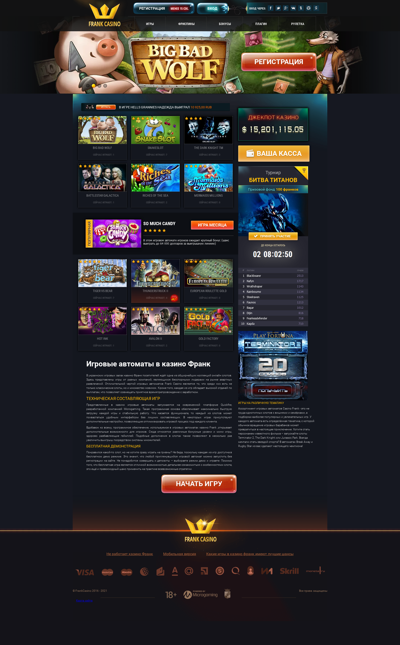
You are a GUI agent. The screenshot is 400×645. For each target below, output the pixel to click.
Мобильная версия (179, 554)
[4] (105, 85)
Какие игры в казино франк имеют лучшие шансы (250, 554)
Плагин (261, 24)
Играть (105, 107)
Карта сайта (84, 600)
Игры (150, 24)
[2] (93, 85)
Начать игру (199, 484)
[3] (99, 85)
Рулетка (297, 24)
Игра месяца (212, 225)
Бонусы (225, 24)
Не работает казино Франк (129, 554)
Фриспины (186, 24)
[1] (87, 85)
